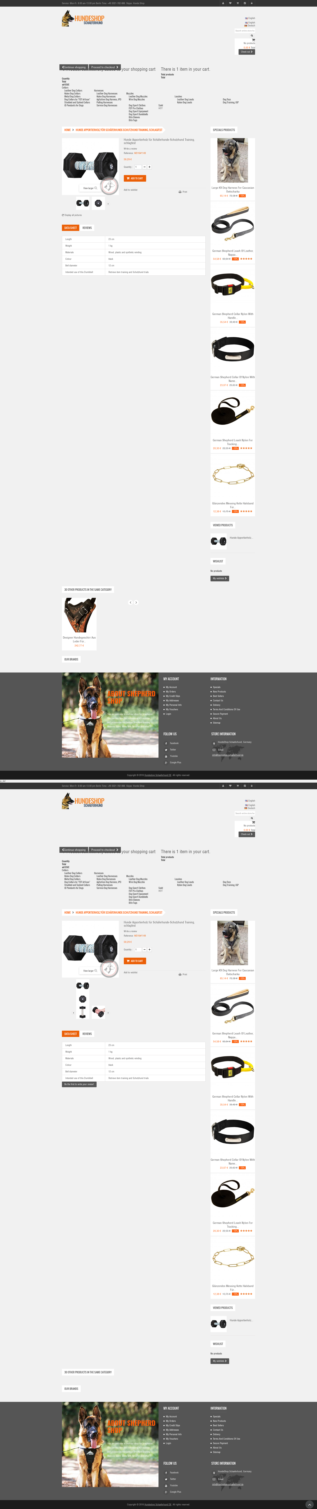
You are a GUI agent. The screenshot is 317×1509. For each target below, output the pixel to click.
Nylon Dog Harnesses (106, 96)
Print (185, 191)
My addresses (172, 700)
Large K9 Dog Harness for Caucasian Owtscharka (233, 189)
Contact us (218, 700)
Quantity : (128, 166)
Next (108, 204)
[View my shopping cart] (253, 40)
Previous (73, 204)
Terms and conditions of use (226, 709)
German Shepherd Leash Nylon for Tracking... (233, 442)
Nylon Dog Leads (184, 102)
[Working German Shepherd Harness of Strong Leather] (79, 614)
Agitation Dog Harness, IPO (109, 99)
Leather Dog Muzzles (138, 96)
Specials (216, 687)
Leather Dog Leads (185, 99)
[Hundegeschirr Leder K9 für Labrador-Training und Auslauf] (233, 160)
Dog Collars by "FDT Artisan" (77, 99)
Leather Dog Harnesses (107, 93)
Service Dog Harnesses (107, 105)
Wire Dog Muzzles (137, 99)
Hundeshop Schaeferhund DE (157, 775)
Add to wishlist (130, 189)
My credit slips (173, 696)
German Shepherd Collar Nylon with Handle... (232, 316)
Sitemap (216, 722)
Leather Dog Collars (73, 90)
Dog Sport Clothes (137, 105)
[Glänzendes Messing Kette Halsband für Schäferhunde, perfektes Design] (233, 475)
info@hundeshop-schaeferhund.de (227, 755)
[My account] (223, 3)
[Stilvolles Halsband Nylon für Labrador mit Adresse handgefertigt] (233, 349)
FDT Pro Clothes (136, 108)
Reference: (129, 153)
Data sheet (70, 228)
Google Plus (175, 762)
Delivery (216, 704)
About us (217, 718)
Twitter (173, 749)
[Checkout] (244, 3)
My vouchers (172, 709)
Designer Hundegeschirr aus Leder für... (79, 639)
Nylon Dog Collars (72, 93)
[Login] (251, 3)
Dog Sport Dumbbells (138, 114)
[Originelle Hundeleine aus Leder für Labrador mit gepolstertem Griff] (233, 223)
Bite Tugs (133, 120)
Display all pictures (73, 215)
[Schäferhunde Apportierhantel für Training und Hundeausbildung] (82, 203)
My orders (171, 691)
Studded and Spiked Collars (77, 102)
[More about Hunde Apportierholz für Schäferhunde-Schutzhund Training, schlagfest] (219, 541)
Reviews (87, 228)
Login (168, 713)
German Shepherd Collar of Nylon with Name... (233, 379)
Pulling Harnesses (105, 102)
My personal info (174, 704)
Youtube (174, 756)
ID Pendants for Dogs (74, 105)
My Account (171, 687)
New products (219, 691)
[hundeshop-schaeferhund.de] (92, 18)
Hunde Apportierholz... (241, 537)
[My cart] (237, 3)
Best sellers (218, 696)
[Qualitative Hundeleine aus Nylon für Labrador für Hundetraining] (233, 412)
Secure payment (220, 713)
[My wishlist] (230, 3)
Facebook (174, 743)
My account (171, 679)
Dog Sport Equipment (138, 111)
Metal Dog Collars (72, 96)
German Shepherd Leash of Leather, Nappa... (232, 252)
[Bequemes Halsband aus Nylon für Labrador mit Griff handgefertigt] (233, 286)
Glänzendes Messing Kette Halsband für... (233, 505)
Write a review (130, 148)
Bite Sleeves (134, 117)
